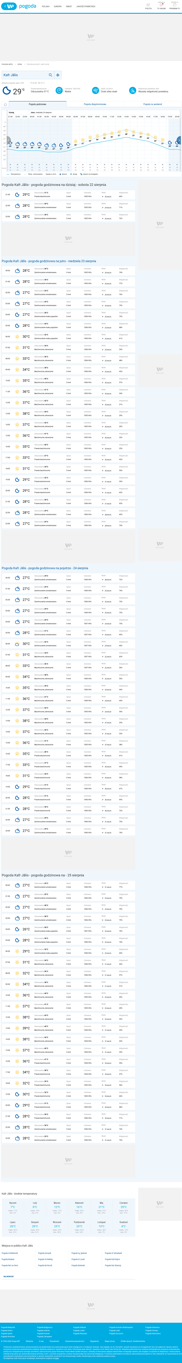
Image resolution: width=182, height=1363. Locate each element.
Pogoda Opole (6, 1333)
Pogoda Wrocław (8, 1336)
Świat (69, 6)
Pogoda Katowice (152, 1327)
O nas (41, 1341)
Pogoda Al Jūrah (78, 1259)
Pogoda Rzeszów (80, 1333)
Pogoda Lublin (79, 1330)
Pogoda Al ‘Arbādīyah (113, 1253)
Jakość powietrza (85, 6)
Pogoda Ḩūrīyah (44, 1253)
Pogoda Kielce (7, 1330)
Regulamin (94, 1341)
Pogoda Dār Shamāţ (113, 1265)
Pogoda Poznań (43, 1333)
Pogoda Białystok (8, 1327)
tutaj (57, 1358)
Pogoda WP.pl (7, 64)
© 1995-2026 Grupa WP (10, 1341)
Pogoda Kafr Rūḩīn (112, 1259)
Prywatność (54, 1341)
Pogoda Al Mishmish (10, 1253)
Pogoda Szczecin (116, 1333)
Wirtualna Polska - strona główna (9, 6)
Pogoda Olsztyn (151, 1330)
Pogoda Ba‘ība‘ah (45, 1265)
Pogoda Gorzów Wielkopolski (121, 1327)
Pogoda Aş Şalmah (79, 1253)
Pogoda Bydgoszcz (44, 1327)
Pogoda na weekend (152, 104)
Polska (45, 6)
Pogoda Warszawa (153, 1333)
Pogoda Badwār (8, 1259)
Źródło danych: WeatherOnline (133, 1341)
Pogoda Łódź (114, 1330)
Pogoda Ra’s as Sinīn (10, 1265)
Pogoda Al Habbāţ (45, 1259)
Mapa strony (110, 1341)
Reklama (29, 1341)
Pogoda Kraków (43, 1330)
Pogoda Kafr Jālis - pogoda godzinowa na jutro (34, 261)
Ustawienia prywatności (74, 1341)
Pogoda (27, 6)
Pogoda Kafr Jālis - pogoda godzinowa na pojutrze (36, 568)
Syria (19, 64)
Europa (58, 6)
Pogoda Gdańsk (79, 1327)
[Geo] (57, 75)
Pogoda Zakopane (44, 1336)
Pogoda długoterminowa (95, 104)
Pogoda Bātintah (78, 1265)
